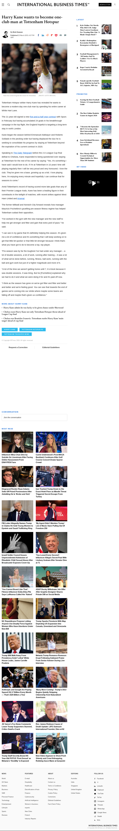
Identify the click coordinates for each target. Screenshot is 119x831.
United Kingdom (76, 789)
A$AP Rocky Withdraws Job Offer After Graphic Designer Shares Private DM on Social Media (50, 591)
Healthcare (28, 786)
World (4, 778)
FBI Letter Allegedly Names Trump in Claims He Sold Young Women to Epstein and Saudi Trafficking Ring (17, 525)
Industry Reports (30, 819)
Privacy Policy (53, 789)
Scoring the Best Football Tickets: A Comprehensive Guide (90, 102)
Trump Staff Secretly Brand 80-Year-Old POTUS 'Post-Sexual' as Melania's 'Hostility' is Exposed (16, 758)
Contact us (51, 782)
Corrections (52, 797)
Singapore (74, 786)
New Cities (28, 811)
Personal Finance (7, 797)
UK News (5, 782)
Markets (4, 786)
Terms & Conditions (54, 786)
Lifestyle (4, 808)
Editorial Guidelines (51, 347)
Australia (74, 778)
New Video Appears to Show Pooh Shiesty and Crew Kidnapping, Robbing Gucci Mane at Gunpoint (51, 758)
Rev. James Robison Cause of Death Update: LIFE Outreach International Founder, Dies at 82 (50, 726)
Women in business (31, 804)
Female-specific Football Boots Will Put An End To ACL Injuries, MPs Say (89, 83)
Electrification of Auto (32, 789)
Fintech (27, 815)
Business (5, 789)
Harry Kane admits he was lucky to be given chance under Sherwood (33, 308)
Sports (4, 811)
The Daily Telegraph (22, 153)
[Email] (61, 35)
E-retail (27, 778)
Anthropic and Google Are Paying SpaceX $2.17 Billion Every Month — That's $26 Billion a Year (16, 692)
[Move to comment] (65, 35)
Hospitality (28, 782)
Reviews (4, 815)
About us (51, 778)
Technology (5, 800)
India (72, 782)
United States (75, 793)
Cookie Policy (52, 793)
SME (3, 793)
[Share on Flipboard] (52, 35)
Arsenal (20, 198)
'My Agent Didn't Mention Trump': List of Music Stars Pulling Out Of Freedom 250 (50, 525)
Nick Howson (18, 32)
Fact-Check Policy (54, 804)
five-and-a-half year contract (43, 117)
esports (27, 808)
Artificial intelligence (31, 800)
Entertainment (6, 804)
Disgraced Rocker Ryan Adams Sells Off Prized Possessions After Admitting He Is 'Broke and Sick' (17, 491)
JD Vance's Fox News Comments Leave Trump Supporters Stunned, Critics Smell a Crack (17, 726)
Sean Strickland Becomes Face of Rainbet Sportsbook (89, 142)
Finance (27, 793)
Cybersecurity (29, 797)
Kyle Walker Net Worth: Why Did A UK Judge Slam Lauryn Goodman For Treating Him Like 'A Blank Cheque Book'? (90, 30)
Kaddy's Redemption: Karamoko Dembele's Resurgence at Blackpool (89, 43)
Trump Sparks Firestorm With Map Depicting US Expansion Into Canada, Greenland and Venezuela (51, 623)
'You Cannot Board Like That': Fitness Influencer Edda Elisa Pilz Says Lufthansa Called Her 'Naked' (17, 591)
